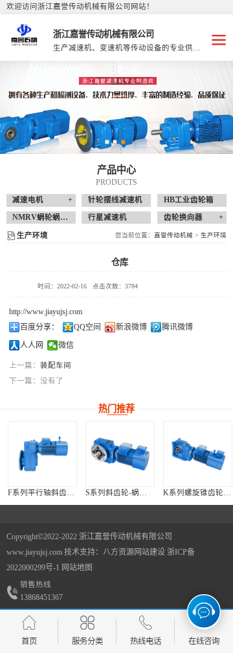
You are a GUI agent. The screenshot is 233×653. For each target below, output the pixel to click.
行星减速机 (107, 217)
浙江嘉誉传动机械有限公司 (125, 536)
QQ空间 (87, 327)
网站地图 (77, 567)
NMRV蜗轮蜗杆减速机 (51, 217)
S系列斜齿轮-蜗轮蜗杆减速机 (135, 493)
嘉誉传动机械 (173, 235)
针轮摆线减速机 (115, 200)
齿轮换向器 (183, 217)
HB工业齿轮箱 (189, 200)
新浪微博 (131, 327)
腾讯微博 (177, 327)
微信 (66, 345)
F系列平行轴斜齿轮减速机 (53, 493)
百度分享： (39, 327)
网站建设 (149, 552)
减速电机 (27, 200)
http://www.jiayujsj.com (45, 312)
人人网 (31, 345)
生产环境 (214, 235)
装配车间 (55, 365)
